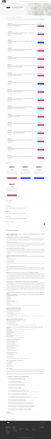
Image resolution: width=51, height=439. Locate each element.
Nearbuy (25, 208)
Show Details (9, 27)
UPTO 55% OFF (39, 169)
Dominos (10, 213)
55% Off (12, 169)
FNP (20, 213)
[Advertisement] (19, 12)
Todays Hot (31, 1)
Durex (7, 218)
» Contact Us (7, 433)
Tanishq (10, 218)
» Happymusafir (15, 429)
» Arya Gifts (27, 428)
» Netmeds (14, 428)
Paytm (10, 208)
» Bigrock (33, 428)
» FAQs (7, 429)
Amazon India (14, 208)
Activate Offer (25, 178)
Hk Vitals (21, 218)
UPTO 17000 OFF (25, 169)
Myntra (7, 208)
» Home (7, 428)
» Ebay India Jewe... (34, 429)
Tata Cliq (14, 213)
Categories (27, 1)
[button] (43, 19)
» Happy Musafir (21, 428)
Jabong (18, 208)
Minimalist (17, 218)
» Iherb (20, 429)
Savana (13, 218)
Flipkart (21, 208)
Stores (23, 1)
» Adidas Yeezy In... (28, 429)
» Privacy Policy (8, 432)
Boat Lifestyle (25, 218)
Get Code (12, 178)
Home (20, 1)
